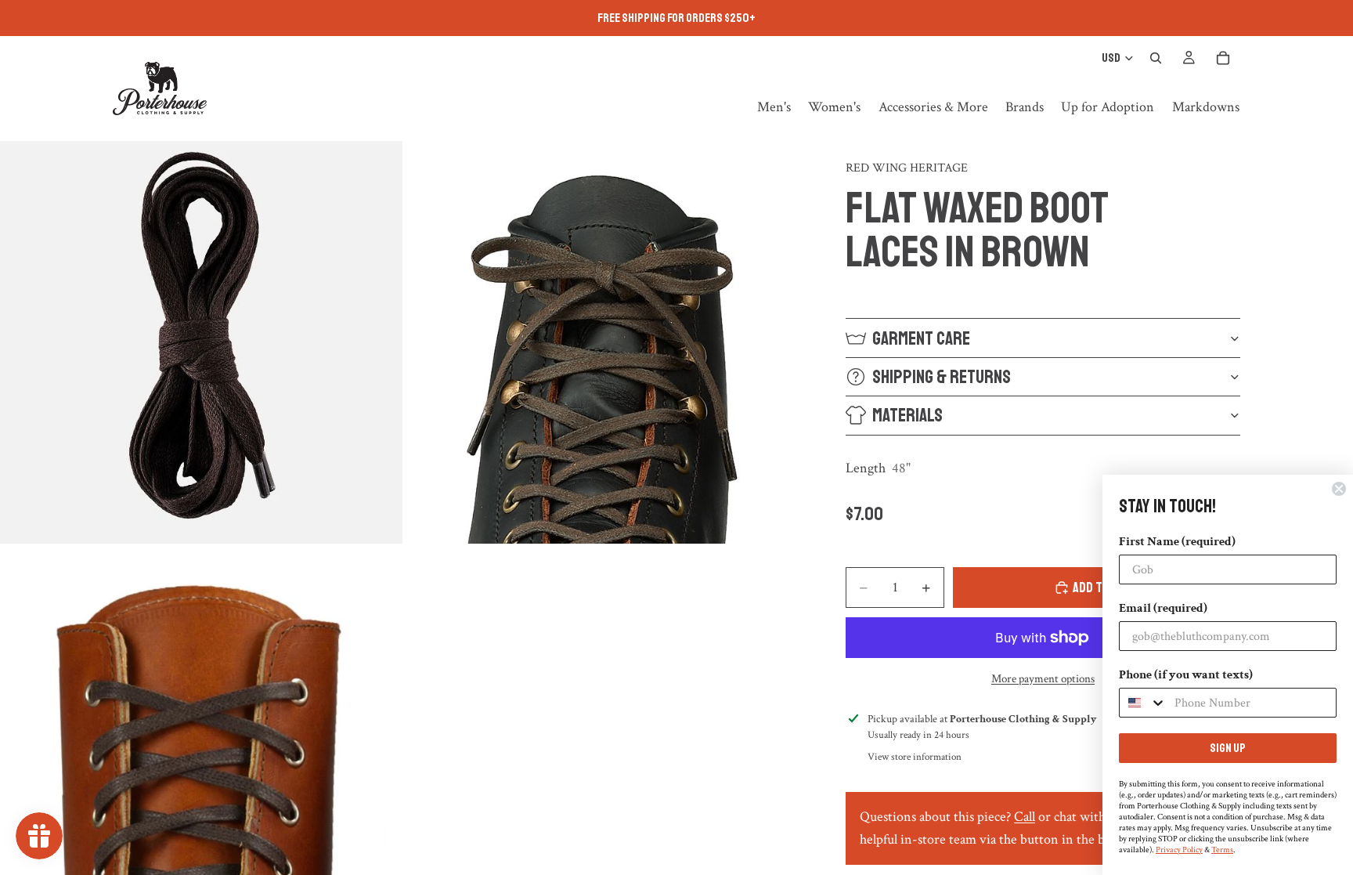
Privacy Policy (1179, 849)
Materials (907, 415)
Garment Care (921, 338)
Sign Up (1228, 748)
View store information (915, 757)
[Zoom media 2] (607, 342)
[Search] (1155, 58)
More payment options (1043, 678)
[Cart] (1223, 58)
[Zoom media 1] (201, 342)
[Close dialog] (1339, 489)
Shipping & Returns (941, 377)
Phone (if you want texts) (1186, 675)
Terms (1222, 849)
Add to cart (1106, 587)
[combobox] (1143, 703)
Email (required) (1163, 608)
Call (1024, 817)
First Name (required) (1177, 541)
